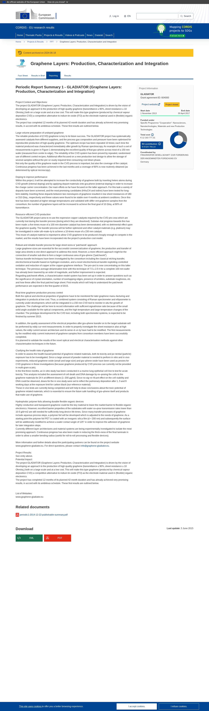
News (90, 35)
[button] (127, 16)
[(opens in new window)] (39, 14)
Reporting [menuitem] (53, 75)
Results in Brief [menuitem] (38, 75)
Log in (116, 16)
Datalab (99, 35)
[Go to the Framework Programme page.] (21, 63)
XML (31, 538)
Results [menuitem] (67, 75)
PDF (60, 538)
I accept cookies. (136, 706)
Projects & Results (53, 35)
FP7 (52, 42)
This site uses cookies (30, 706)
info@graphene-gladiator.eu (95, 446)
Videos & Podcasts (74, 35)
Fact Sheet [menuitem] (23, 75)
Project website (150, 105)
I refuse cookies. (179, 706)
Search (109, 35)
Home (20, 35)
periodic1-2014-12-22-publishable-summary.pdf (44, 515)
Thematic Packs (33, 35)
